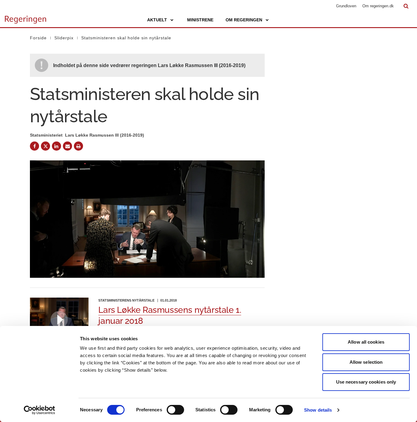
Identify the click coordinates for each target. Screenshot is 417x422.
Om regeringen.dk (378, 6)
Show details (318, 410)
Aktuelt (157, 19)
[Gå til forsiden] (25, 17)
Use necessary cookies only (366, 381)
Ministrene (200, 19)
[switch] (175, 410)
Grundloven (346, 6)
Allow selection (366, 362)
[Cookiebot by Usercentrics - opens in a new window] (39, 410)
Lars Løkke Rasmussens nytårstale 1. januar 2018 (169, 315)
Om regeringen (244, 19)
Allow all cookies (366, 342)
